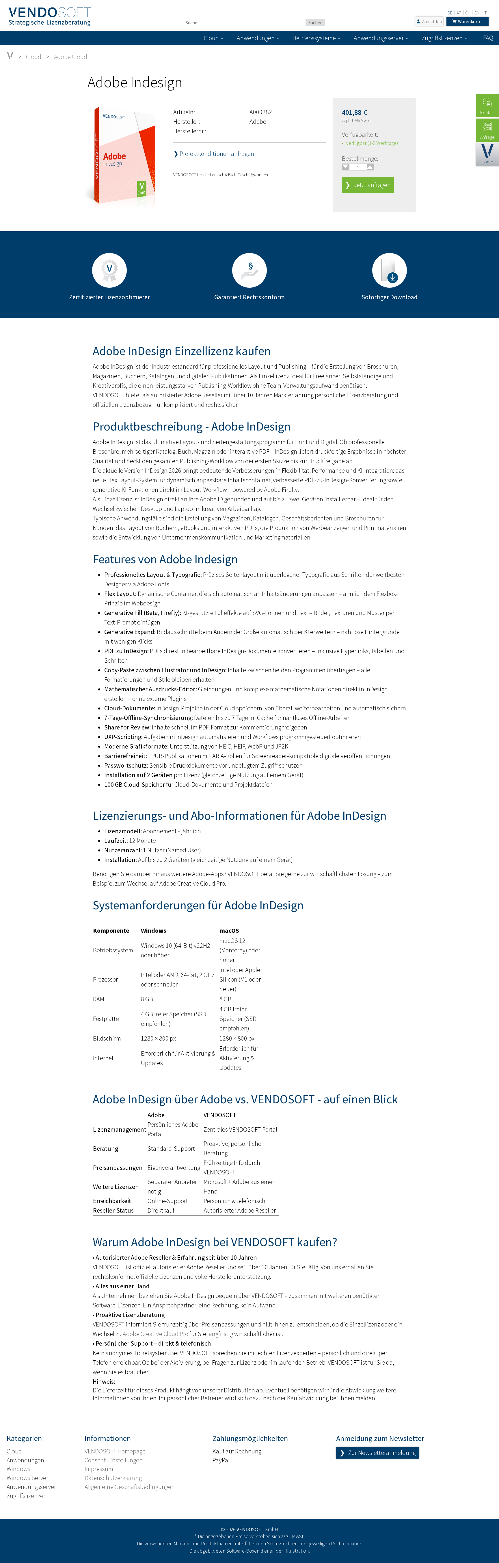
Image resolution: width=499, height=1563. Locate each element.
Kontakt (487, 112)
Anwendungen (256, 37)
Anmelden (432, 21)
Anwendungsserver (379, 37)
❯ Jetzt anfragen (368, 185)
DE (450, 13)
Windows (18, 1469)
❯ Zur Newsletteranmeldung (378, 1453)
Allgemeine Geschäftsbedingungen (130, 1487)
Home (487, 162)
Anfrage (487, 137)
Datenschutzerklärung (113, 1478)
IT (485, 13)
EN (476, 13)
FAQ (488, 38)
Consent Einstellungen (114, 1460)
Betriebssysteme (314, 37)
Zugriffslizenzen (442, 37)
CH (467, 13)
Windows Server (27, 1478)
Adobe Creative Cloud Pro (155, 1334)
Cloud (211, 37)
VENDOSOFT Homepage (115, 1451)
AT (459, 13)
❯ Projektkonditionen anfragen (213, 153)
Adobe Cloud (70, 57)
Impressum (99, 1469)
